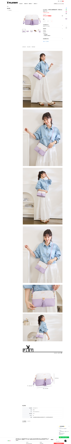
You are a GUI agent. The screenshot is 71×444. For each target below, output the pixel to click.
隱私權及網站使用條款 (29, 443)
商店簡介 (27, 442)
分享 (44, 41)
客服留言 (41, 442)
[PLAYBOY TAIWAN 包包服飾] (12, 2)
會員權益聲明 (41, 443)
